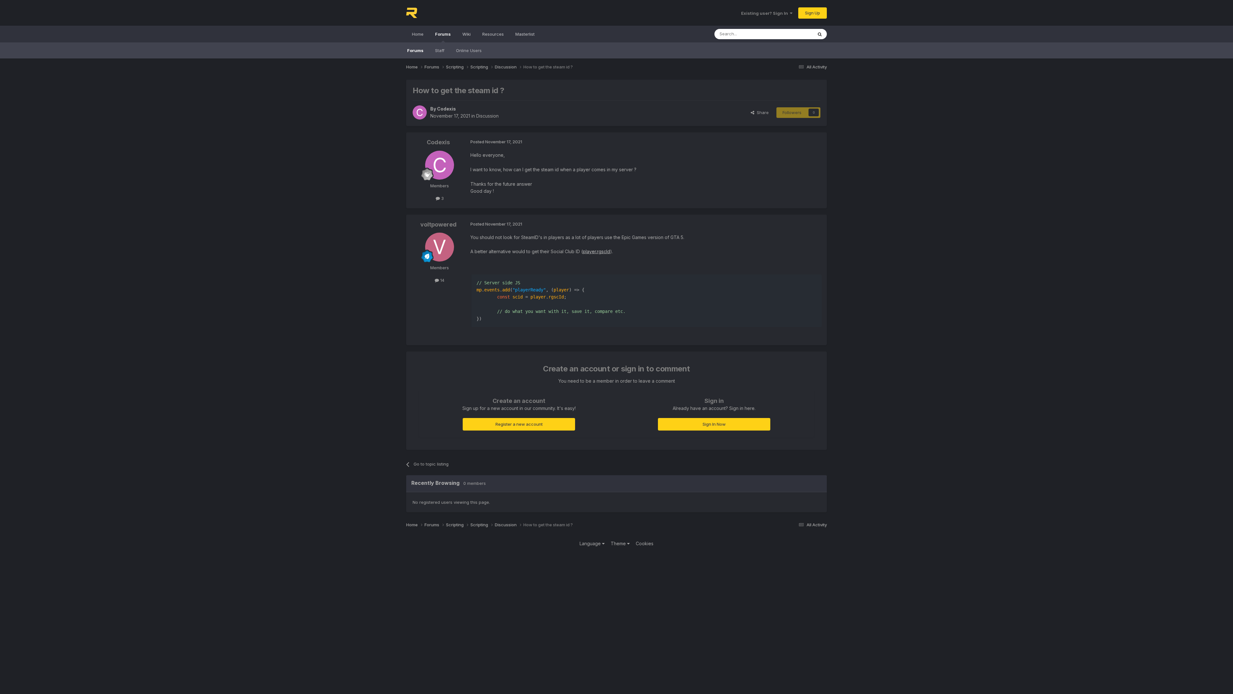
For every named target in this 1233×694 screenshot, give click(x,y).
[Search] (820, 34)
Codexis (446, 108)
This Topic (794, 33)
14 (441, 280)
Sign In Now (714, 424)
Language (591, 543)
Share (761, 112)
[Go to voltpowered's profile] (439, 247)
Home (418, 34)
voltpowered (438, 224)
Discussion (487, 116)
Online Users (469, 50)
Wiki (466, 34)
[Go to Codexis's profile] (420, 112)
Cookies (644, 543)
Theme (619, 543)
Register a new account (519, 424)
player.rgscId (596, 251)
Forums (443, 34)
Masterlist (525, 34)
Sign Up (812, 12)
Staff (439, 50)
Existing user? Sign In (765, 13)
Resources (493, 34)
